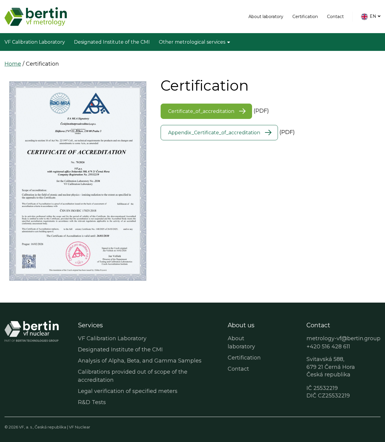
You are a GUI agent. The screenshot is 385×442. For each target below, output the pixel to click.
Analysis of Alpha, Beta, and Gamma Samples (140, 360)
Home (13, 64)
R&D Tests (92, 402)
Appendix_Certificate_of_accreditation (214, 132)
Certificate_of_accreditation (201, 111)
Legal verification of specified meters (127, 391)
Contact (335, 16)
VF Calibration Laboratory (35, 42)
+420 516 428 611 (328, 346)
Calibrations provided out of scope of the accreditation (132, 376)
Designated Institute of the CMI (112, 42)
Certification (305, 16)
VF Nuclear (79, 427)
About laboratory (265, 16)
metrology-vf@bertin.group (343, 338)
